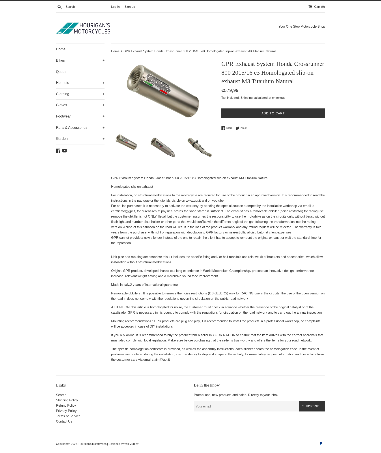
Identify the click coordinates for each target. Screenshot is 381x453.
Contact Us (64, 421)
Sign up (130, 6)
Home (60, 49)
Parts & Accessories (80, 127)
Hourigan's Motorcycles (92, 443)
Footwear (80, 116)
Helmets (80, 83)
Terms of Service (68, 416)
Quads (61, 72)
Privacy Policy (66, 411)
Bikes (80, 60)
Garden (80, 138)
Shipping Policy (67, 400)
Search (61, 395)
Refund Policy (66, 405)
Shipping (247, 97)
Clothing (80, 94)
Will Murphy (131, 443)
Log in (115, 6)
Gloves (80, 105)
